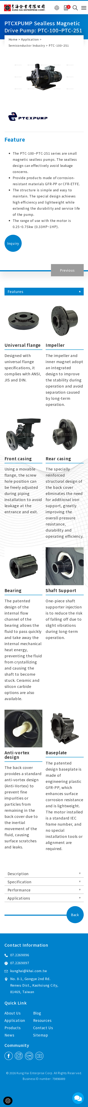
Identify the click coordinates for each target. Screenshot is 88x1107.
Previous (67, 270)
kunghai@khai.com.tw (28, 970)
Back (75, 914)
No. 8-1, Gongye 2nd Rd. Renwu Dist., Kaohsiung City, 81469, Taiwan (34, 985)
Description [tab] (18, 873)
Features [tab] (15, 291)
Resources (42, 1020)
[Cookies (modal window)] (7, 1101)
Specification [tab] (20, 881)
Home (13, 39)
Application (30, 39)
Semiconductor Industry (27, 45)
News (9, 1035)
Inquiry (13, 243)
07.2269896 (19, 954)
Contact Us (43, 1027)
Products (13, 1027)
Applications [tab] (19, 898)
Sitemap (40, 1035)
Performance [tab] (19, 889)
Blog (37, 1013)
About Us (13, 1013)
